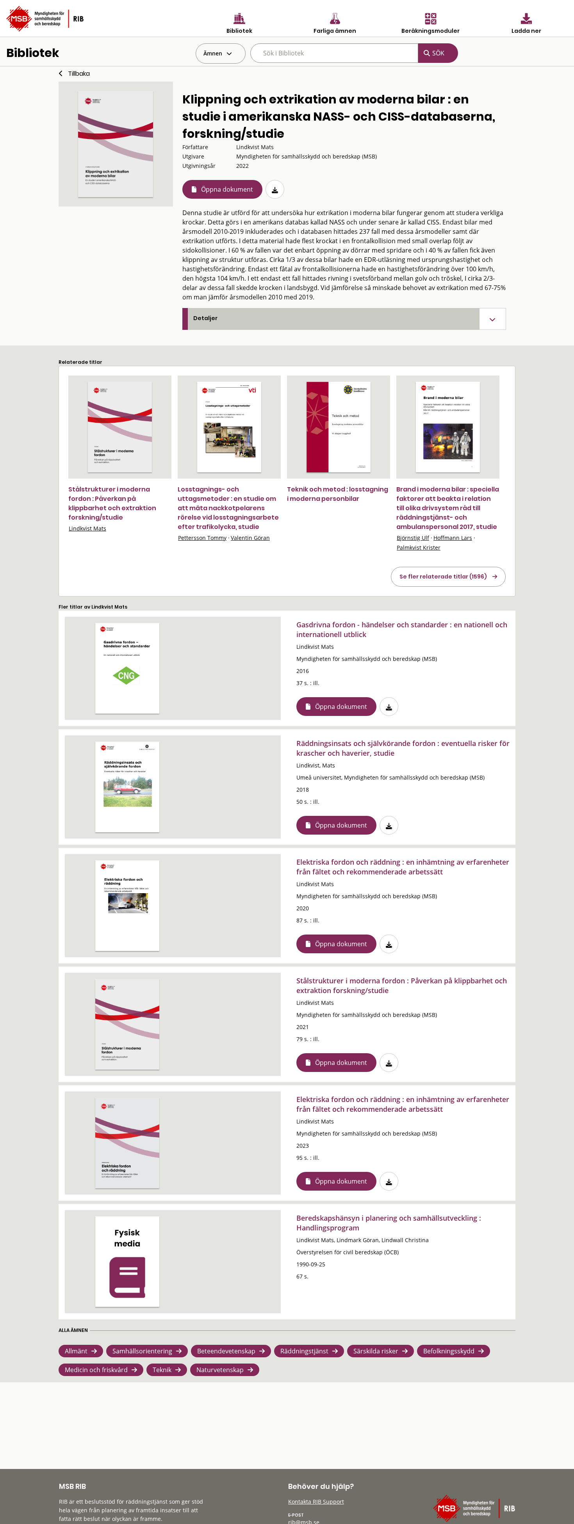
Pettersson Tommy (202, 537)
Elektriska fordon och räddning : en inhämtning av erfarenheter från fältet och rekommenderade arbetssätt (402, 866)
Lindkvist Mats (87, 528)
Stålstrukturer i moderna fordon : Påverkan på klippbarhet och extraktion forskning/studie (112, 503)
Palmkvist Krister (418, 547)
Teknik (162, 1370)
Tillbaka (79, 73)
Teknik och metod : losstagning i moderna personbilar (337, 494)
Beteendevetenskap (226, 1351)
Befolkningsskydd (448, 1351)
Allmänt (76, 1351)
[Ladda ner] (275, 189)
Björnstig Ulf (413, 537)
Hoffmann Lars (452, 537)
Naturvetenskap (220, 1370)
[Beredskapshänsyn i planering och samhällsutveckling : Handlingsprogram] (127, 1261)
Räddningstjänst (304, 1351)
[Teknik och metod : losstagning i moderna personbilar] (339, 427)
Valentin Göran (250, 537)
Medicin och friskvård (96, 1370)
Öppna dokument (227, 189)
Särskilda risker (375, 1351)
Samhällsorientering (142, 1351)
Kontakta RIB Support (316, 1501)
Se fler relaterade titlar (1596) (443, 576)
